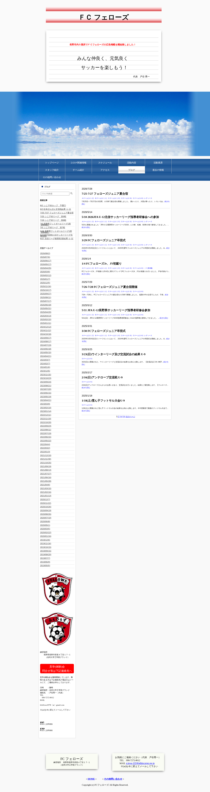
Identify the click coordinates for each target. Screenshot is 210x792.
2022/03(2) (45, 448)
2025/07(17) (45, 301)
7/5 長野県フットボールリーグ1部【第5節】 (55, 224)
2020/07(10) (45, 518)
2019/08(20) (45, 554)
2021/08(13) (45, 470)
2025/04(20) (45, 312)
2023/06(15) (45, 393)
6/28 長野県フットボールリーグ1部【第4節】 (56, 231)
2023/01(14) (45, 411)
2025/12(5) (45, 283)
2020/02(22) (45, 532)
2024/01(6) (45, 367)
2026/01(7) (45, 279)
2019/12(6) (45, 540)
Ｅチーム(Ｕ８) (138, 198)
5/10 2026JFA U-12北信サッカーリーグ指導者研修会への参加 (120, 216)
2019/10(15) (45, 547)
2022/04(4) (45, 444)
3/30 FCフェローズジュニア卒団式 (104, 330)
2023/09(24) (45, 382)
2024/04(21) (45, 356)
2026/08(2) (45, 253)
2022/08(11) (45, 430)
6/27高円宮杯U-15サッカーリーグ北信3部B (56, 235)
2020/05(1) (45, 525)
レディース (148, 198)
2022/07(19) (45, 433)
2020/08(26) (45, 514)
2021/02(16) (45, 492)
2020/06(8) (45, 521)
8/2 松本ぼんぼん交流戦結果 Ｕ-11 (55, 209)
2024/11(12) (45, 330)
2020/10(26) (45, 507)
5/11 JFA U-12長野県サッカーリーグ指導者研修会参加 (116, 310)
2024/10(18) (45, 334)
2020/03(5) (45, 529)
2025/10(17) (45, 290)
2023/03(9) (45, 404)
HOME (91, 779)
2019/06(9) (45, 562)
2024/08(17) (45, 341)
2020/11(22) (45, 503)
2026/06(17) (45, 261)
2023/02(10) (45, 408)
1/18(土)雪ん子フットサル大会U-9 (103, 400)
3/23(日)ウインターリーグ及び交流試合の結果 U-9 (113, 354)
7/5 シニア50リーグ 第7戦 (52, 227)
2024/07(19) (45, 345)
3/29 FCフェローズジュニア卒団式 (104, 240)
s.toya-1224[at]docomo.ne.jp (140, 763)
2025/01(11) (45, 323)
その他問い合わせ (113, 779)
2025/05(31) (45, 308)
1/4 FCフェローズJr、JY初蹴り (102, 263)
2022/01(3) (45, 452)
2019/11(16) (45, 543)
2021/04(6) (45, 485)
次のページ (130, 417)
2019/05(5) (45, 565)
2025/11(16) (45, 286)
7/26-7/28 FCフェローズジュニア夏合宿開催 (109, 286)
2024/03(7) (45, 360)
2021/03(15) (45, 488)
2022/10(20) (45, 422)
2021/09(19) (45, 466)
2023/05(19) (45, 396)
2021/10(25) (45, 463)
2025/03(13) (45, 316)
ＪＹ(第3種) (148, 268)
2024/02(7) (45, 363)
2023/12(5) (45, 371)
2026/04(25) (45, 268)
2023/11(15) (45, 374)
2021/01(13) (45, 496)
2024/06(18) (45, 349)
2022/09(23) (45, 426)
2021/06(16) (45, 477)
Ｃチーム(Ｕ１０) (114, 198)
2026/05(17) (45, 264)
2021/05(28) (45, 481)
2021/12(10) (45, 455)
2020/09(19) (45, 510)
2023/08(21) (45, 385)
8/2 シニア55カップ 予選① (53, 205)
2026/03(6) (45, 272)
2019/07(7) (45, 558)
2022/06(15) (45, 437)
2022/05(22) (45, 441)
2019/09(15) (45, 551)
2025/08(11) (45, 297)
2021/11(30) (45, 459)
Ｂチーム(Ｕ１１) (101, 198)
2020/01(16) (45, 536)
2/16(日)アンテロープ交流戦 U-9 (102, 377)
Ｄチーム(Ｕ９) (126, 198)
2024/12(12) (45, 327)
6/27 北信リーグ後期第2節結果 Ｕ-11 (56, 238)
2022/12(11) (45, 415)
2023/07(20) (45, 389)
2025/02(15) (45, 319)
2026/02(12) (45, 275)
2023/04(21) (45, 400)
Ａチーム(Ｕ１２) (88, 198)
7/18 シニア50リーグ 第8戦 (53, 220)
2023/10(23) (45, 378)
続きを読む (86, 227)
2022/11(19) (45, 419)
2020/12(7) (45, 499)
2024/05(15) (45, 352)
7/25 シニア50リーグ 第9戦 (53, 216)
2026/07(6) (45, 257)
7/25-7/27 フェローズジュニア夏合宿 (105, 193)
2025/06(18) (45, 305)
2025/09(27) (45, 294)
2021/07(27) (45, 474)
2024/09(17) (45, 338)
